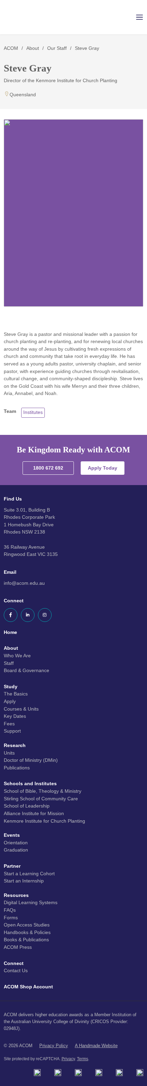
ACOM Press (18, 947)
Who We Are (17, 655)
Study (10, 686)
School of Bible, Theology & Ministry (42, 791)
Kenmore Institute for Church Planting (44, 821)
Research (15, 745)
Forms (11, 917)
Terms (82, 1058)
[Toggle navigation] (134, 17)
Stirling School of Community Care (41, 798)
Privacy (68, 1058)
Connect (14, 963)
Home (10, 632)
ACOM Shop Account (28, 986)
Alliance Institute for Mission (34, 813)
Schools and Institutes (30, 783)
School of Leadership (27, 806)
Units (9, 753)
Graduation (16, 850)
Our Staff (57, 48)
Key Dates (15, 716)
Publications (17, 767)
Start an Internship (24, 881)
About (32, 48)
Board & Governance (26, 670)
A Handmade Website (96, 1045)
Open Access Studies (27, 925)
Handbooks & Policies (27, 932)
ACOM (11, 48)
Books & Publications (26, 939)
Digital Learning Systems (30, 902)
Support (12, 731)
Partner (12, 866)
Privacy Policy (53, 1045)
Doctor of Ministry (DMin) (31, 760)
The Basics (16, 693)
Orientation (16, 842)
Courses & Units (21, 709)
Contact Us (16, 970)
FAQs (10, 910)
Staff (9, 663)
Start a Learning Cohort (29, 873)
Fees (9, 723)
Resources (16, 895)
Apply (10, 701)
